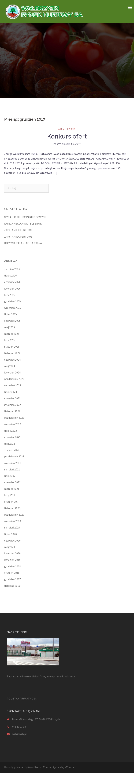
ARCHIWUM (67, 128)
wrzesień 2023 (12, 385)
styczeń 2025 (12, 346)
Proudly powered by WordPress (22, 767)
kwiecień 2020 (12, 553)
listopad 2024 (12, 353)
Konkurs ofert (67, 136)
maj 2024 (9, 366)
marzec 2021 (11, 488)
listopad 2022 (12, 411)
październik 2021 (14, 456)
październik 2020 (14, 514)
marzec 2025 (11, 333)
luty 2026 (9, 295)
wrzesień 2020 (12, 521)
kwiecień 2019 (12, 560)
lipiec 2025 (10, 314)
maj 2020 (9, 547)
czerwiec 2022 (12, 437)
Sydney (57, 767)
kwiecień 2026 (12, 288)
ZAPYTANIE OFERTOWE (18, 230)
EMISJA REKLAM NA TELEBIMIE (23, 223)
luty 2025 (9, 340)
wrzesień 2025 (12, 308)
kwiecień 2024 (12, 372)
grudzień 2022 (12, 404)
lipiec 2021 (10, 476)
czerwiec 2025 (12, 320)
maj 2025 (9, 327)
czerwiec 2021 (12, 482)
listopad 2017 (12, 585)
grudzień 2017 (12, 579)
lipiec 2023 (10, 392)
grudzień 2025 (12, 301)
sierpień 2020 (12, 527)
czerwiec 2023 (12, 398)
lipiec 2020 (10, 534)
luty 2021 (9, 495)
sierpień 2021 (12, 469)
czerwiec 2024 (12, 359)
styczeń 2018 (12, 573)
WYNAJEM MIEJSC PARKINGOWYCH (25, 217)
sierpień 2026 (12, 269)
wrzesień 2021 (12, 463)
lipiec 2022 (10, 430)
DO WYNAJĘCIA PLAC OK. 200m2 (23, 243)
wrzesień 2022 (12, 424)
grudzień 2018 (12, 566)
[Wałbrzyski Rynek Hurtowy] (45, 11)
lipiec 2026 (10, 275)
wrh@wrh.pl (19, 734)
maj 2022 (9, 443)
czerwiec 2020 (12, 540)
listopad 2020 (12, 508)
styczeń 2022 (12, 450)
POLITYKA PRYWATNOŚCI (22, 698)
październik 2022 (14, 417)
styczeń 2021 (12, 501)
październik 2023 (14, 379)
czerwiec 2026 (12, 282)
